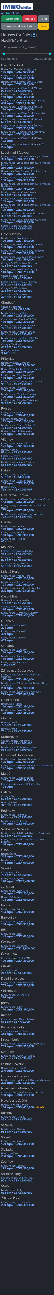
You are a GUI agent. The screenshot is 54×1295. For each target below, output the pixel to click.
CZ (8, 13)
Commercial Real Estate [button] (19, 26)
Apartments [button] (11, 19)
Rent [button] (44, 26)
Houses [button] (30, 19)
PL (13, 13)
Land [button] (43, 19)
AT (2, 13)
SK (17, 13)
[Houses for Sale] (17, 6)
